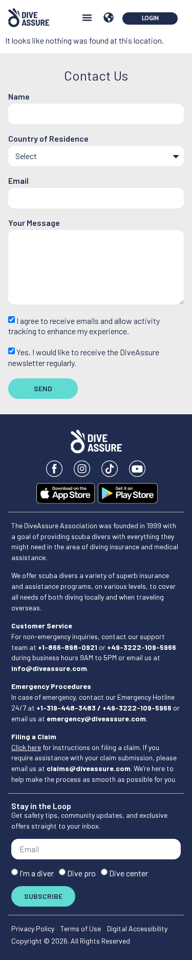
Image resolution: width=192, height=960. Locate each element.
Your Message (34, 223)
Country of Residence (48, 139)
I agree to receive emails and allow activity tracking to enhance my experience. (84, 325)
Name (19, 96)
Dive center (128, 873)
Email (18, 181)
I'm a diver (36, 873)
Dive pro (81, 873)
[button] (87, 17)
